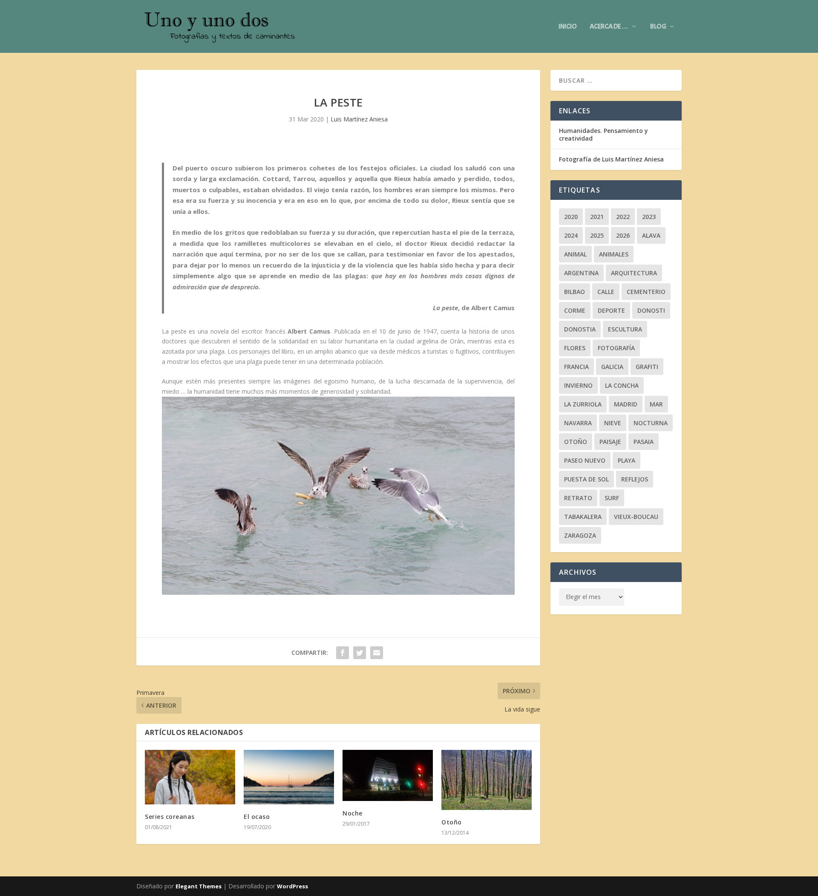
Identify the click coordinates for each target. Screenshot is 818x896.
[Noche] (388, 775)
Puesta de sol (586, 479)
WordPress (292, 886)
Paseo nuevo (584, 460)
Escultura (625, 329)
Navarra (578, 423)
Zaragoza (580, 535)
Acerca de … (609, 27)
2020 (571, 217)
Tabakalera (583, 517)
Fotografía (616, 348)
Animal (575, 254)
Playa (626, 460)
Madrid (625, 404)
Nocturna (651, 423)
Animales (613, 254)
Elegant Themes (199, 886)
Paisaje (610, 442)
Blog (658, 27)
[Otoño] (486, 780)
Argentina (581, 273)
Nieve (612, 423)
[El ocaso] (289, 777)
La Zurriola (583, 404)
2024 (571, 235)
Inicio (568, 27)
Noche (353, 813)
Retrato (578, 498)
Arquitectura (634, 273)
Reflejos (634, 479)
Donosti (651, 310)
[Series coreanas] (190, 777)
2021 (597, 217)
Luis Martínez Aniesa (359, 119)
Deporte (611, 310)
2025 (597, 235)
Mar (656, 404)
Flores (574, 348)
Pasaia (644, 442)
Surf (612, 498)
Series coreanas (170, 816)
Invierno (578, 385)
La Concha (622, 385)
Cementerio (646, 292)
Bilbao (574, 292)
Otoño (451, 822)
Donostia (580, 329)
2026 (623, 235)
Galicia (612, 367)
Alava (651, 235)
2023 (649, 217)
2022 (623, 217)
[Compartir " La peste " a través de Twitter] (359, 652)
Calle (605, 292)
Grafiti (647, 367)
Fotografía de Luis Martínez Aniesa (611, 159)
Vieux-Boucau (636, 517)
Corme (574, 310)
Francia (576, 367)
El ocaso (257, 816)
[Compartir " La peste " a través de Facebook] (342, 652)
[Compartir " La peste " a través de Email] (376, 652)
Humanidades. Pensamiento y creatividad (603, 134)
